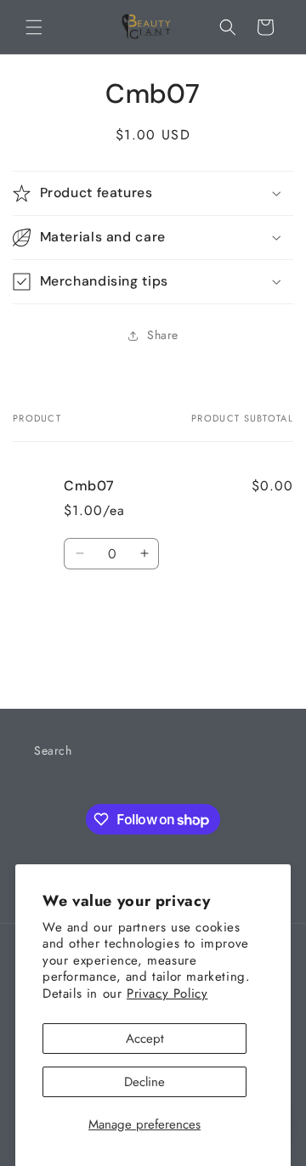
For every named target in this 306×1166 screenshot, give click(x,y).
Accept (145, 1038)
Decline (144, 1082)
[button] (34, 27)
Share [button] (162, 334)
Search (53, 750)
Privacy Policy (167, 993)
